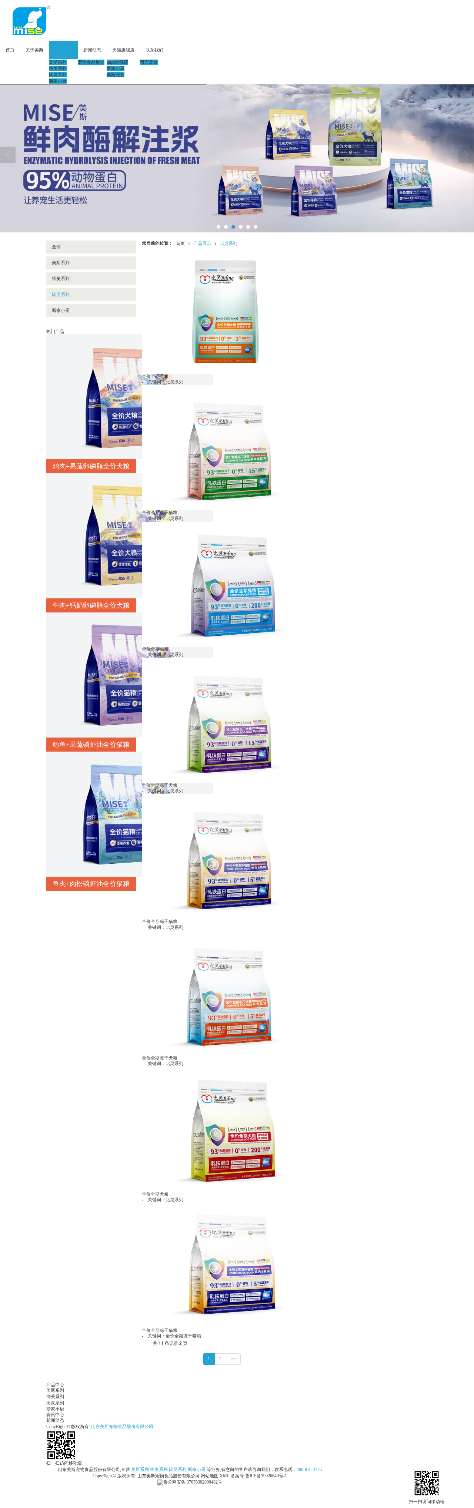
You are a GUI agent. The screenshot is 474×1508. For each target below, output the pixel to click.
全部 (56, 246)
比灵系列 (58, 74)
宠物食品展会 (91, 62)
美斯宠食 (115, 74)
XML (225, 1475)
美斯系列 (58, 62)
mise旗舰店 (117, 62)
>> (233, 1358)
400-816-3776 (309, 1469)
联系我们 (154, 50)
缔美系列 (58, 68)
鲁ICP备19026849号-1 (266, 1475)
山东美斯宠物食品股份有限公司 (122, 1426)
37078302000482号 (192, 1482)
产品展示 (63, 50)
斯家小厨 (58, 81)
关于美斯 (34, 50)
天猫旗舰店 (123, 50)
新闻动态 (92, 50)
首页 (10, 50)
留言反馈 (149, 62)
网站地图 (209, 1475)
